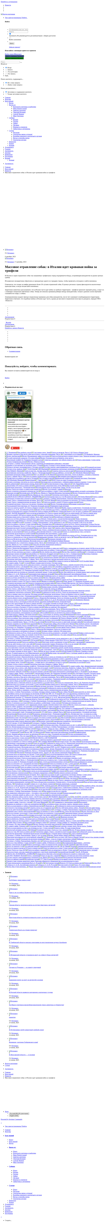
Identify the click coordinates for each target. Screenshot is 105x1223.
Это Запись (11, 74)
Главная (7, 97)
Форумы (8, 99)
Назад (11, 1140)
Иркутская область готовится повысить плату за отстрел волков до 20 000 (35, 917)
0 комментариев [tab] (14, 351)
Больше (11, 145)
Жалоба (8, 322)
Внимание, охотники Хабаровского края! (23, 1042)
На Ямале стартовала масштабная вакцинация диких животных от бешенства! (36, 1005)
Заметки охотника (19, 110)
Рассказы (16, 132)
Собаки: (12, 118)
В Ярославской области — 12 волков (22, 1055)
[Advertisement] (52, 193)
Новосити (12, 142)
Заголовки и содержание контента (19, 92)
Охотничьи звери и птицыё (22, 134)
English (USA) (14, 1116)
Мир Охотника (18, 116)
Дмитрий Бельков (19, 112)
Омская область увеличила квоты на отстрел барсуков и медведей (32, 905)
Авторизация (9, 317)
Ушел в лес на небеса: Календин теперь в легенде (26, 892)
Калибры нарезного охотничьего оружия (27, 136)
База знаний (9, 101)
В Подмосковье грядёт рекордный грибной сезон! (26, 1030)
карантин (12, 1017)
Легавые (16, 125)
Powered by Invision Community (11, 1119)
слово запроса (14, 85)
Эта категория (12, 72)
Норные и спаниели (20, 127)
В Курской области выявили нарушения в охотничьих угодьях (31, 992)
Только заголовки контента (16, 94)
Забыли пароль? (14, 47)
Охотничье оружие (19, 140)
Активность (9, 151)
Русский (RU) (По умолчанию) (19, 1113)
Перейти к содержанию (9, 2)
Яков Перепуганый (20, 108)
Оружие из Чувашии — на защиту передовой (25, 967)
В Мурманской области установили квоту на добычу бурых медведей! (33, 955)
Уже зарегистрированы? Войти (16, 18)
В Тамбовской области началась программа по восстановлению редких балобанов (38, 942)
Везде (9, 68)
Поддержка (9, 156)
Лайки (15, 123)
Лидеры (7, 153)
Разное (11, 143)
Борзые (15, 119)
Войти (12, 43)
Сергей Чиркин (18, 114)
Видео (11, 103)
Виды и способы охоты (21, 138)
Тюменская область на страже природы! (23, 930)
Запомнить (13, 36)
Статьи (11, 131)
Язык (7, 1111)
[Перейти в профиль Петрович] (9, 249)
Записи (10, 70)
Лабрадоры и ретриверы (21, 129)
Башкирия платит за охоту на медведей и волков (26, 980)
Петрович (10, 253)
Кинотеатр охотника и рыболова (24, 107)
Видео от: (12, 105)
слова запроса (13, 83)
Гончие (15, 121)
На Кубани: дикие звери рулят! (20, 880)
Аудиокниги (9, 147)
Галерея (7, 149)
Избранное (9, 154)
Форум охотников (11, 1063)
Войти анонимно (15, 39)
